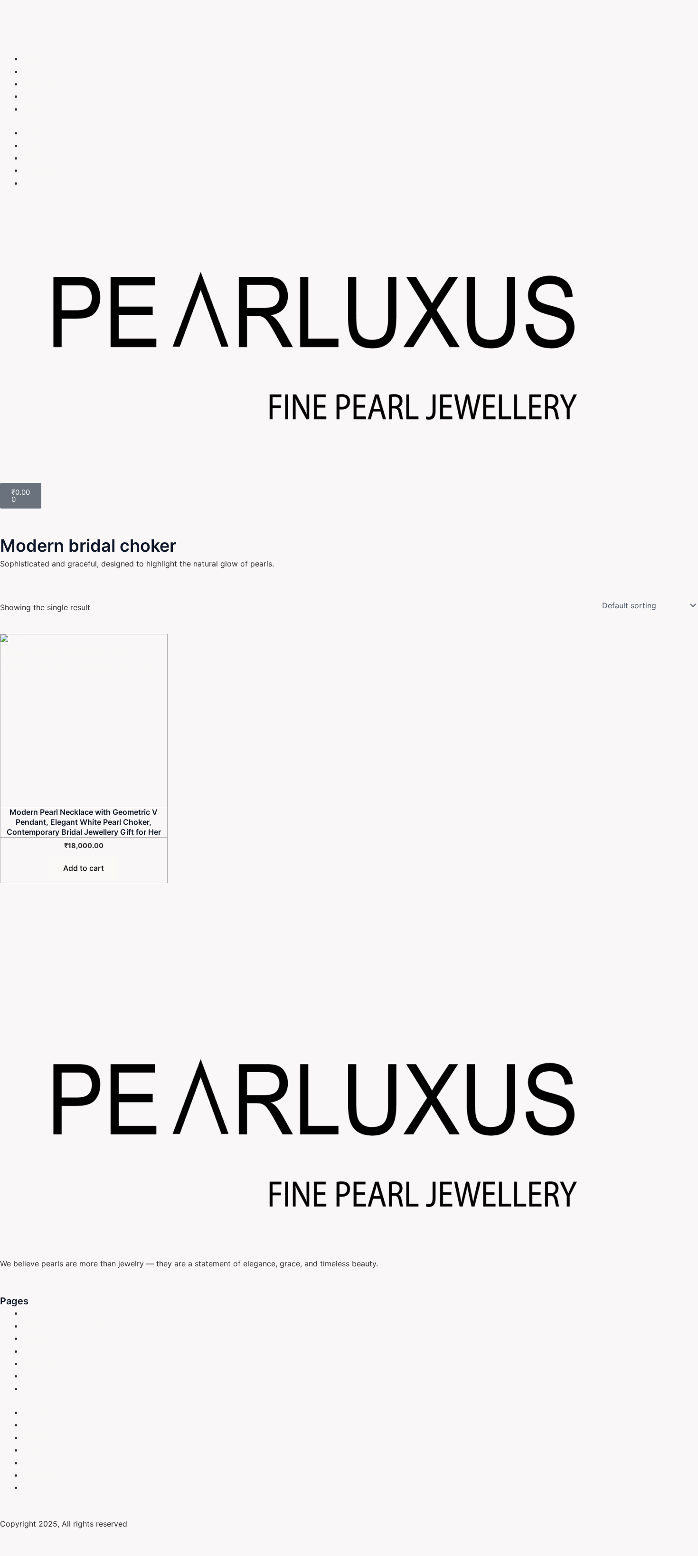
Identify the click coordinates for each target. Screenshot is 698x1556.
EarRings (38, 58)
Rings (32, 71)
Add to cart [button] (83, 868)
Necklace (39, 83)
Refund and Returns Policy (70, 1325)
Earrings (37, 1338)
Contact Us (43, 1313)
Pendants (39, 96)
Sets (30, 108)
